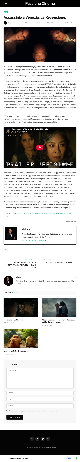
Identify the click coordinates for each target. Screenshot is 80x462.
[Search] (74, 3)
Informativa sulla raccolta (18, 458)
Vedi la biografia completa (33, 240)
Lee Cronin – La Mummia (13, 320)
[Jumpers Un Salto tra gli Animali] (21, 338)
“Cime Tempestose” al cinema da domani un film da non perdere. (58, 321)
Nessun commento (58, 23)
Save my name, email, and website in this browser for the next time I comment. (34, 411)
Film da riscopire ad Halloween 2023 (58, 263)
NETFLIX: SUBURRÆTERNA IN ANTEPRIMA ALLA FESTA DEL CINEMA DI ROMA (21, 265)
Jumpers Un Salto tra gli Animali (16, 351)
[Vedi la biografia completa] (45, 240)
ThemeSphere (51, 447)
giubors (12, 23)
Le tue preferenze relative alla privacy (48, 458)
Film (5, 12)
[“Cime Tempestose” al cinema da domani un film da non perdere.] (59, 307)
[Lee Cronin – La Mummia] (21, 307)
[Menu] (6, 3)
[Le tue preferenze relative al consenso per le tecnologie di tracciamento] (76, 458)
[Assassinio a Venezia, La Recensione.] (40, 44)
